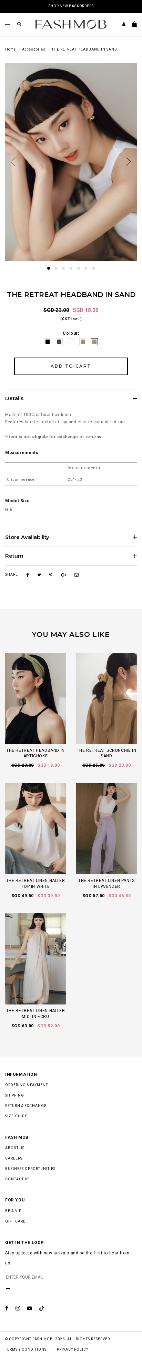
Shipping (14, 1095)
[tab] (71, 398)
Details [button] (14, 399)
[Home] (71, 23)
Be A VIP (13, 1211)
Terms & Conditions (26, 1349)
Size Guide (16, 1116)
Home (10, 49)
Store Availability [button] (27, 537)
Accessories (33, 49)
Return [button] (14, 556)
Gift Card (15, 1221)
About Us (14, 1148)
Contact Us (17, 1179)
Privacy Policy (72, 1349)
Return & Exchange (26, 1106)
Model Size (17, 500)
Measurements (21, 452)
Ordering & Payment (26, 1085)
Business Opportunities (30, 1169)
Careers (13, 1158)
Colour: (71, 333)
